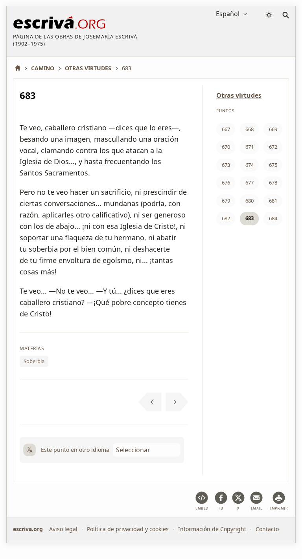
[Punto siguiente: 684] (177, 402)
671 (249, 146)
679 (226, 200)
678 (273, 182)
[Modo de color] (268, 15)
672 (273, 146)
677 (249, 182)
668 (249, 129)
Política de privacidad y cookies (128, 529)
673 (226, 164)
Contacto (267, 529)
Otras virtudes (238, 95)
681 (273, 200)
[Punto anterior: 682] (150, 402)
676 (226, 182)
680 (249, 200)
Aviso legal (63, 529)
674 (249, 164)
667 (226, 129)
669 (273, 129)
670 (226, 146)
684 (273, 218)
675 (273, 164)
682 (226, 218)
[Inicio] (20, 68)
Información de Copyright (212, 529)
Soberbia (34, 361)
